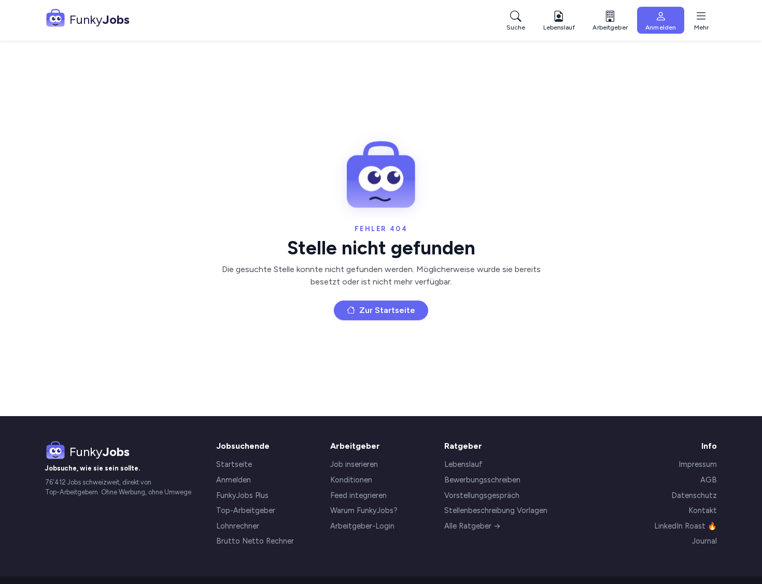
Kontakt (702, 510)
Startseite (234, 464)
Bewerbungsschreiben (482, 480)
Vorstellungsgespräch (481, 495)
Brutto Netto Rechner (255, 541)
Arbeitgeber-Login (362, 526)
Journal (704, 541)
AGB (708, 480)
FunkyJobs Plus (242, 495)
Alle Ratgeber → (472, 526)
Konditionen (351, 480)
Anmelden (233, 480)
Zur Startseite (386, 310)
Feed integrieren (358, 495)
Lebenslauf (463, 464)
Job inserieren (354, 464)
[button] (610, 20)
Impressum (698, 464)
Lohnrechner (237, 526)
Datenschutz (694, 495)
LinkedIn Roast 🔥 (685, 526)
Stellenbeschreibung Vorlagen (495, 510)
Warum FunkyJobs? (364, 510)
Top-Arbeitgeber (245, 510)
